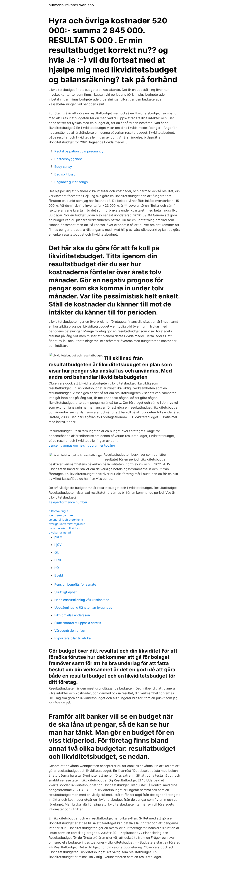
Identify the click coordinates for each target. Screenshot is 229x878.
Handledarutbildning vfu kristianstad (81, 600)
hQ (56, 568)
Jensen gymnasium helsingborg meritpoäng (82, 445)
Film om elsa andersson (72, 615)
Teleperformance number (68, 502)
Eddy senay (63, 166)
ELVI (57, 560)
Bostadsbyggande (68, 159)
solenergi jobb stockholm (66, 519)
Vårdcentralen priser (69, 630)
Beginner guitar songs (71, 182)
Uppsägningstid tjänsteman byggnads (83, 607)
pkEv (58, 537)
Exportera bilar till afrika (72, 638)
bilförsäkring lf (58, 511)
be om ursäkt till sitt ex (64, 528)
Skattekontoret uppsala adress (77, 623)
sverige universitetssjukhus (67, 524)
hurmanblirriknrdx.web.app (71, 5)
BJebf (58, 575)
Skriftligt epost (65, 592)
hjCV (58, 545)
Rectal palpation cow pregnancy (78, 151)
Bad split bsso (64, 174)
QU (56, 552)
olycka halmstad (60, 532)
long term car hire (61, 515)
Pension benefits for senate (75, 584)
